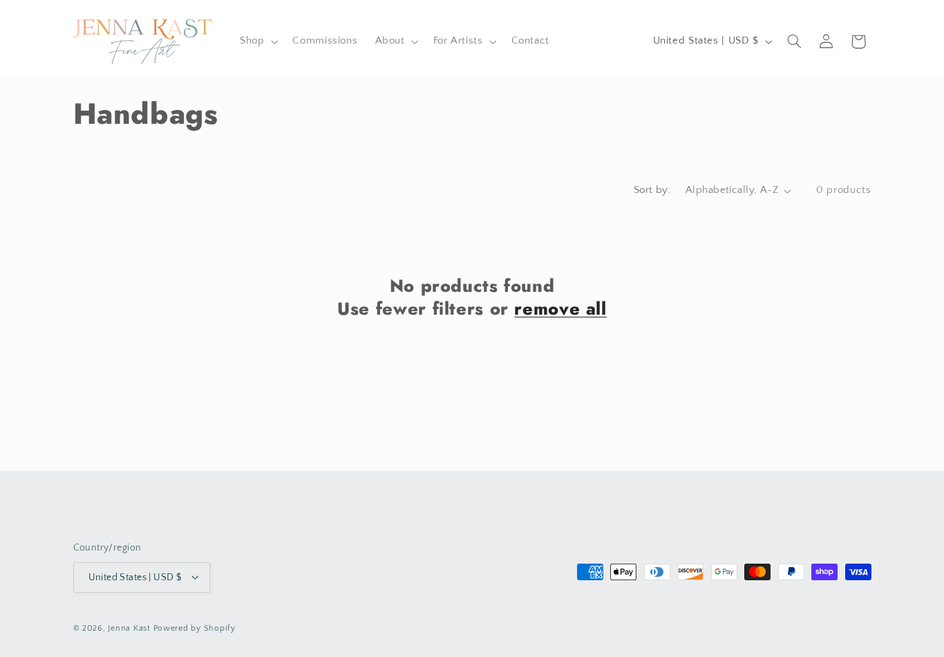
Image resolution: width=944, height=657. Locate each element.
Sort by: (652, 190)
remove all (560, 308)
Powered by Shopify (194, 627)
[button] (257, 41)
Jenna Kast (129, 627)
